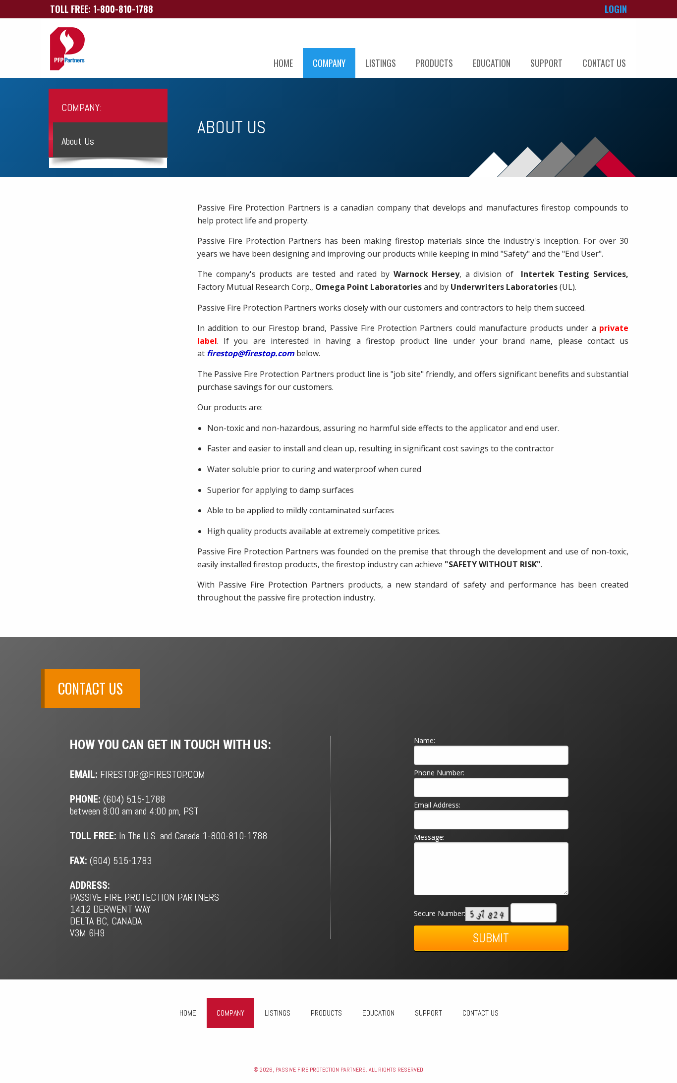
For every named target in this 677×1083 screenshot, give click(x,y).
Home (283, 62)
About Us (77, 141)
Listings (380, 62)
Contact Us (604, 62)
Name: (424, 740)
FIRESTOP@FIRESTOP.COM (152, 774)
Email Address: (437, 805)
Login (616, 8)
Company (329, 62)
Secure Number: (439, 913)
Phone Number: (439, 772)
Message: (429, 837)
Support (546, 62)
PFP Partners (67, 49)
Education (491, 62)
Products (434, 62)
